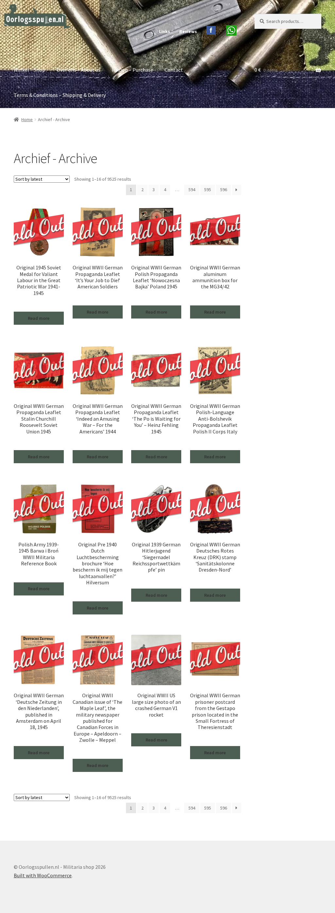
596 (223, 189)
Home (27, 119)
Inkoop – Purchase (132, 69)
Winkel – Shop (29, 69)
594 (191, 189)
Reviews (188, 31)
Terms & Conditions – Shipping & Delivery (60, 95)
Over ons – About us (78, 69)
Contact (174, 69)
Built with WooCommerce (43, 875)
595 (207, 189)
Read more (38, 318)
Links (164, 31)
